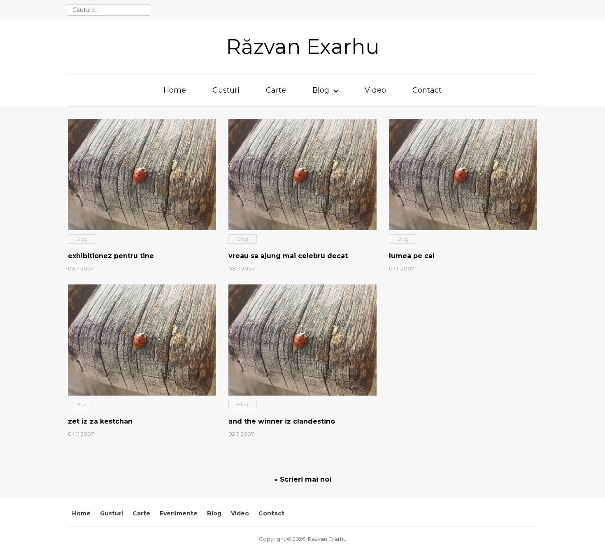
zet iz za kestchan (100, 421)
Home (174, 90)
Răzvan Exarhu (302, 46)
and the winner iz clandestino (281, 421)
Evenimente (179, 513)
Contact (427, 90)
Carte (276, 90)
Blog (320, 90)
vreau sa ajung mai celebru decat (288, 256)
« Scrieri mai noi (302, 479)
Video (375, 90)
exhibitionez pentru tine (111, 256)
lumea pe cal (412, 256)
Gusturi (226, 90)
